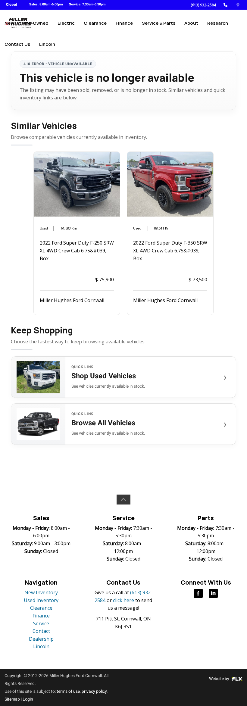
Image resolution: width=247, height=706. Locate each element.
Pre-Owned (35, 23)
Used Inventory (41, 600)
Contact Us (17, 44)
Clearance (95, 23)
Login (28, 699)
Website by (219, 678)
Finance (124, 23)
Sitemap (12, 699)
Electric (66, 23)
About (191, 23)
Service (41, 623)
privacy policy (94, 691)
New (9, 23)
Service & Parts (158, 23)
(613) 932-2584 (203, 5)
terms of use (68, 691)
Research (217, 23)
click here (123, 600)
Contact (41, 631)
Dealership (41, 639)
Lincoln (47, 44)
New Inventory (41, 592)
